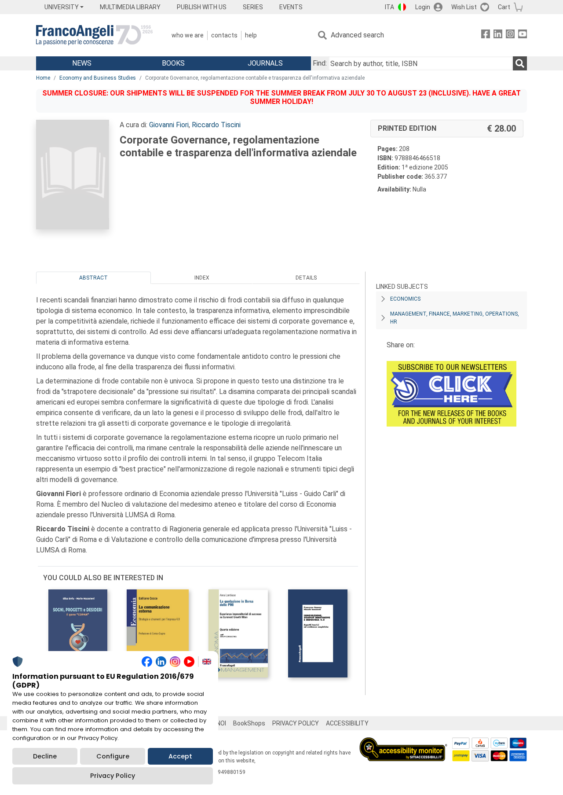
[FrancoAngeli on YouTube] (522, 35)
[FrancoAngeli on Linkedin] (498, 35)
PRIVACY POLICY (295, 723)
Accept (180, 756)
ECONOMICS (405, 299)
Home (43, 78)
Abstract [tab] (93, 278)
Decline (45, 756)
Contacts (224, 35)
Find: (320, 63)
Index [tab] (201, 278)
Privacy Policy (112, 775)
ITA (389, 7)
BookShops (249, 723)
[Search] (520, 63)
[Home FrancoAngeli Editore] (94, 35)
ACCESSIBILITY (347, 723)
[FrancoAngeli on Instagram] (510, 35)
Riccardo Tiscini (216, 125)
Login (422, 7)
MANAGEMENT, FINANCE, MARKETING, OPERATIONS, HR (454, 318)
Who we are (188, 35)
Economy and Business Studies (97, 78)
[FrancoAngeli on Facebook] (485, 35)
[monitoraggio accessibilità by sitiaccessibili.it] (403, 742)
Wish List (464, 7)
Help (251, 35)
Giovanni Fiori (169, 125)
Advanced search (357, 35)
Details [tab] (306, 278)
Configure (112, 756)
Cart (504, 7)
